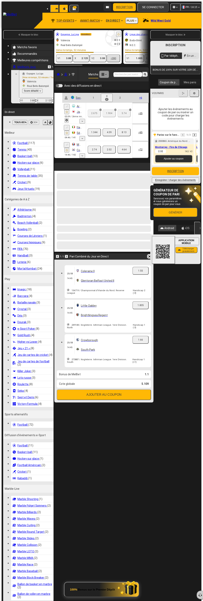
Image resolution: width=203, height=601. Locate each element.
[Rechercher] (145, 74)
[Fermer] (197, 264)
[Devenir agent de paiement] (107, 7)
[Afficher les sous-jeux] (82, 127)
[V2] (124, 138)
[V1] (94, 138)
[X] (109, 138)
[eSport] (134, 88)
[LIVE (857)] (58, 74)
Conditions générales (173, 94)
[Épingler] (67, 112)
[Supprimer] (149, 278)
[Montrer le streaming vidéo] (67, 126)
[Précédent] (49, 66)
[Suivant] (66, 278)
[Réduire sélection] (45, 122)
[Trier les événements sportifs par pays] (50, 122)
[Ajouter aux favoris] (118, 34)
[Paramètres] (175, 7)
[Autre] (104, 74)
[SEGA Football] (65, 74)
